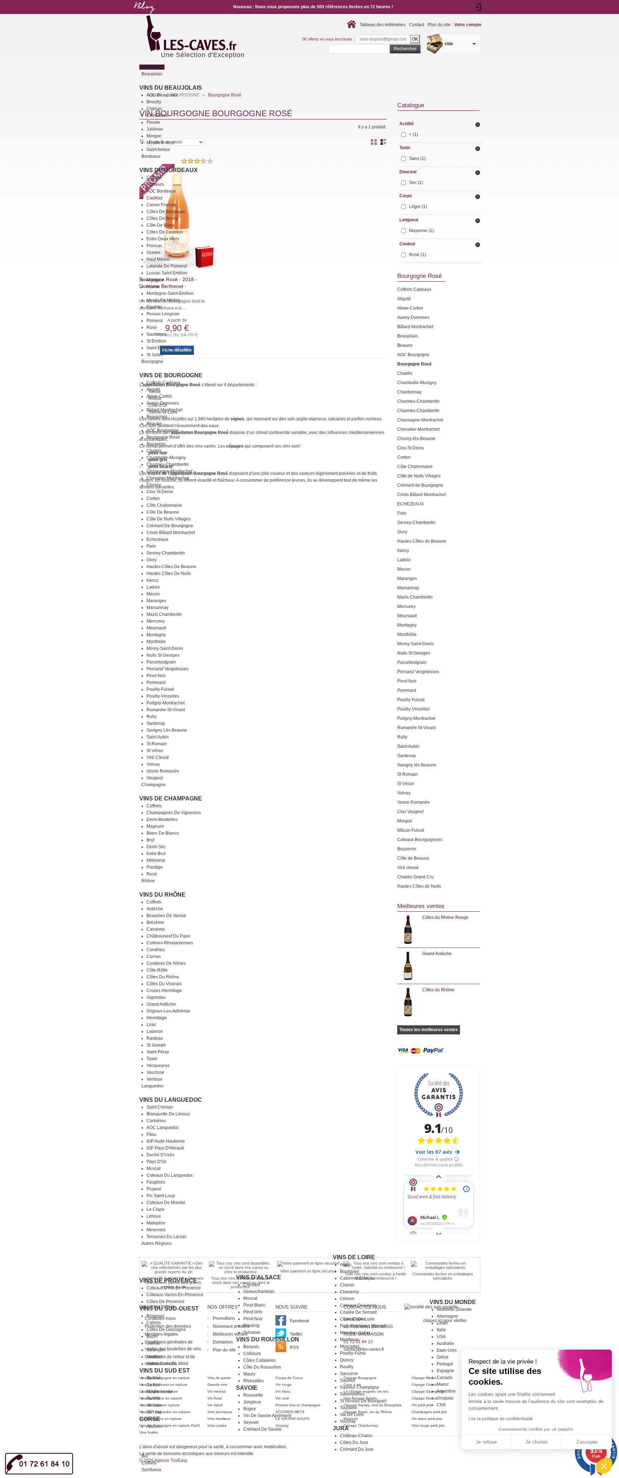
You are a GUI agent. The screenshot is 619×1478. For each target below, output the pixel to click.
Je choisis (537, 1442)
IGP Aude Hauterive (166, 1141)
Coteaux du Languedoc (170, 1175)
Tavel (152, 1058)
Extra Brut (156, 853)
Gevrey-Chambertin (166, 553)
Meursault (156, 628)
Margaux (155, 279)
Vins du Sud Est (164, 1371)
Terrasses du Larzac (167, 1236)
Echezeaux (157, 539)
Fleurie (153, 122)
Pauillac (154, 307)
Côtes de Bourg (162, 218)
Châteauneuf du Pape (168, 936)
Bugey (249, 1408)
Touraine (348, 1407)
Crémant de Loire (357, 1319)
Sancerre (349, 1373)
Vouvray (348, 1421)
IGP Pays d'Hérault (165, 1148)
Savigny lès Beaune (167, 730)
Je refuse (486, 1442)
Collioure (252, 1353)
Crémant (251, 1284)
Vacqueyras (158, 1065)
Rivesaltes (253, 1380)
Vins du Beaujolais (170, 88)
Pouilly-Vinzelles (163, 696)
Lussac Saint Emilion (167, 272)
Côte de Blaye (161, 225)
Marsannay (157, 607)
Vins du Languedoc (170, 1100)
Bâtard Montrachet (164, 409)
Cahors (154, 1322)
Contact (416, 24)
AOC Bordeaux (161, 191)
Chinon (347, 1298)
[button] (604, 1465)
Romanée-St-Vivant (166, 709)
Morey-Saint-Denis (165, 648)
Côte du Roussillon (262, 1367)
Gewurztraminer (258, 1291)
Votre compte (467, 24)
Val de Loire (352, 1414)
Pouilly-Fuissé (160, 689)
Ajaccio (154, 1426)
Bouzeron (156, 444)
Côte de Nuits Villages (169, 518)
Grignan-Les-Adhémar (168, 1011)
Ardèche (155, 908)
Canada (444, 1377)
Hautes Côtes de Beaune (171, 566)
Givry (152, 559)
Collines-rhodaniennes (170, 942)
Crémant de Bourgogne (170, 525)
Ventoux (154, 1079)
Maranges (156, 600)
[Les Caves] (206, 34)
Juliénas (155, 129)
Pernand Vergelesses (167, 668)
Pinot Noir (156, 675)
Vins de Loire (354, 1257)
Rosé (152, 327)
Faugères (156, 1182)
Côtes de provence (165, 1301)
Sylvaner (251, 1332)
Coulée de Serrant (358, 1312)
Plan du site (439, 24)
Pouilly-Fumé (353, 1353)
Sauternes (157, 334)
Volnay (153, 764)
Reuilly (347, 1366)
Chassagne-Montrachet (169, 471)
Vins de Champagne (170, 798)
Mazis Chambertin (164, 614)
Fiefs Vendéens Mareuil (363, 1325)
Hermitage (157, 1017)
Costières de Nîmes (166, 963)
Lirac (151, 1024)
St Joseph (156, 1045)
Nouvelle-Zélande (454, 1309)
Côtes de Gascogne (166, 1329)
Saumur (347, 1380)
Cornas (154, 956)
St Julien (155, 354)
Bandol (153, 1377)
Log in (478, 7)
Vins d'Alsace (258, 1277)
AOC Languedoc (163, 1127)
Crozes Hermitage (164, 990)
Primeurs (155, 184)
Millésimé (156, 860)
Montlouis (349, 1339)
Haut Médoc (158, 259)
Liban (442, 1323)
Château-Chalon (356, 1435)
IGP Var (154, 1412)
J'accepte (587, 1442)
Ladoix (153, 587)
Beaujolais (157, 416)
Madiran (155, 1356)
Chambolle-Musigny (166, 457)
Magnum (155, 826)
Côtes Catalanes (259, 1360)
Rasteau (155, 1038)
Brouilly (154, 101)
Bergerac (155, 1315)
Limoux (154, 1216)
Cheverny (349, 1291)
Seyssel (251, 1422)
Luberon (155, 1031)
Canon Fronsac (162, 204)
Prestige (155, 867)
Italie (441, 1329)
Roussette (253, 1395)
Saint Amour (158, 149)
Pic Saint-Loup (161, 1195)
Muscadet (349, 1346)
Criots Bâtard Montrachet (171, 532)
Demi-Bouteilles (162, 819)
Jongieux (252, 1401)
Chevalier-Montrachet (168, 478)
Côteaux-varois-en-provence (175, 1294)
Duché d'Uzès (160, 1154)
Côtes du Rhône (163, 976)
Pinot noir (253, 1318)
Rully (152, 716)
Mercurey (156, 621)
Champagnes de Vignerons (174, 812)
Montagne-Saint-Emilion (170, 293)
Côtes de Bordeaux (166, 211)
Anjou (345, 1264)
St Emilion (156, 341)
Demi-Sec (156, 846)
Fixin (151, 546)
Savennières (352, 1394)
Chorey (154, 484)
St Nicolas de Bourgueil (363, 1400)
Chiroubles (157, 115)
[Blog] (144, 15)
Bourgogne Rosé (163, 437)
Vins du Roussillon (267, 1339)
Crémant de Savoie (262, 1429)
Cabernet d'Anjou (357, 1278)
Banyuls (251, 1346)
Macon (153, 593)
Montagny (156, 634)
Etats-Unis (447, 1350)
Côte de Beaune (163, 512)
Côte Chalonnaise (164, 505)
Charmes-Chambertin (168, 464)
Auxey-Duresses (163, 403)
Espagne (445, 1370)
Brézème (155, 922)
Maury (249, 1374)
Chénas (154, 108)
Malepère (156, 1223)
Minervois (156, 1229)
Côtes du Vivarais (164, 983)
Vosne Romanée (163, 771)
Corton (153, 498)
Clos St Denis (160, 491)
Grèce (442, 1357)
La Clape (155, 1209)
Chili (441, 1404)
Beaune (154, 423)
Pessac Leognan (163, 313)
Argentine (446, 1391)
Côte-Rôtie (157, 970)
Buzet (152, 1336)
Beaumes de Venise (166, 915)
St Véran (155, 750)
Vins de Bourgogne (170, 375)
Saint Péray (158, 1051)
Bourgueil (349, 1271)
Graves (153, 252)
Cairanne (156, 929)
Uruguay (445, 1398)
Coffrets (154, 177)
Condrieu (156, 949)
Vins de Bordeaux (168, 170)
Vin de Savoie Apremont (267, 1415)
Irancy (152, 580)
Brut (150, 839)
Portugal (445, 1363)
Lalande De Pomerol (167, 266)
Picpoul (154, 1188)
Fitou (151, 1134)
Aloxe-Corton (159, 396)
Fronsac (154, 245)
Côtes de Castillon (165, 232)
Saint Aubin (158, 737)
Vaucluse (155, 1072)
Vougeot (155, 777)
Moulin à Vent (160, 142)
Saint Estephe (160, 347)
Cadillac (155, 197)
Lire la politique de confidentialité (501, 1418)
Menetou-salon (355, 1332)
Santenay (156, 723)
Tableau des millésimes (383, 24)
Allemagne (447, 1316)
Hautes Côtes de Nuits (169, 573)
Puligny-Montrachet (165, 702)
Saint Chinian (160, 1107)
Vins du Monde (453, 1302)
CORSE (149, 1419)
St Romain (157, 743)
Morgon (154, 135)
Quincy (347, 1360)
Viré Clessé (158, 757)
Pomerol (155, 320)
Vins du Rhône (162, 895)
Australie (445, 1343)
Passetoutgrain (161, 662)
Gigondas (156, 997)
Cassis (153, 1384)
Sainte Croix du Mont (167, 1363)
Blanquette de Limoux (168, 1113)
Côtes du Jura (354, 1442)
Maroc (443, 1384)
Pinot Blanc (254, 1305)
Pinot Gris (252, 1311)
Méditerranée (160, 1391)
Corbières (156, 1120)
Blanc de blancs (163, 833)
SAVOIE (247, 1388)
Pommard (156, 682)
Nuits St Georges (163, 655)
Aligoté (153, 389)
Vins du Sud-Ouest (169, 1308)
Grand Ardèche (161, 1004)
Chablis (154, 450)
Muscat (153, 1168)
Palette (153, 1398)
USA (441, 1336)
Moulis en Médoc (163, 300)
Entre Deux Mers (163, 238)
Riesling (251, 1325)
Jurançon (156, 1349)
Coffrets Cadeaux (164, 382)
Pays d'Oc (157, 1161)
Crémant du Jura (356, 1449)
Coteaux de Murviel (166, 1202)
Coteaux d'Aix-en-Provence (174, 1287)
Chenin (347, 1285)
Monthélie (156, 641)
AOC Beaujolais (162, 95)
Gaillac (153, 1343)
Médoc (153, 286)
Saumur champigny (359, 1387)
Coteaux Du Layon (358, 1305)
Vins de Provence (168, 1281)
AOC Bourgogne (163, 430)
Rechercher (405, 48)
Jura (341, 1428)
